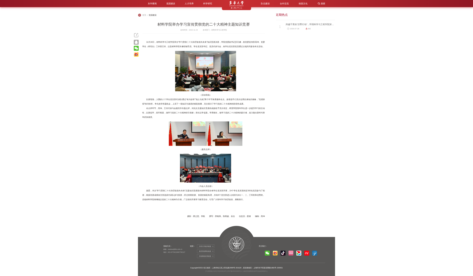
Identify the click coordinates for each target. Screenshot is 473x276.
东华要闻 (152, 3)
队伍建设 (265, 3)
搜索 (323, 3)
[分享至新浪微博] (136, 54)
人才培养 (189, 3)
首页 (144, 15)
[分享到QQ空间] (136, 42)
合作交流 (284, 3)
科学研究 (207, 3)
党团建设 (170, 3)
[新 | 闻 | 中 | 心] (236, 3)
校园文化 (303, 3)
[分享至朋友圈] (136, 48)
